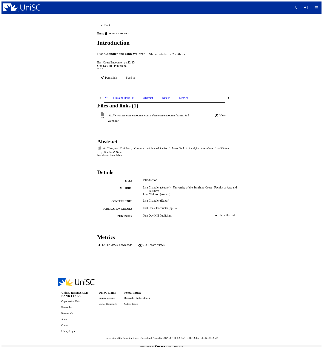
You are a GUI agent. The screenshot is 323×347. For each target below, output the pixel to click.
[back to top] (106, 98)
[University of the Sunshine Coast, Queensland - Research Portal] (21, 7)
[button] (220, 115)
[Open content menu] (316, 7)
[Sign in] (306, 7)
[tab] (123, 97)
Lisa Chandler (107, 54)
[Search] (295, 7)
